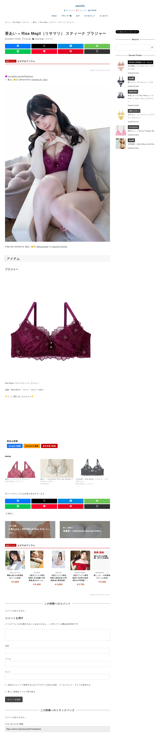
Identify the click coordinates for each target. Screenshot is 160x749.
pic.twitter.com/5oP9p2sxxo (20, 76)
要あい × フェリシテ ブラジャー (17, 479)
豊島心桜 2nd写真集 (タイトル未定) (15, 576)
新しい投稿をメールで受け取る (21, 691)
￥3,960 (15, 581)
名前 (7, 645)
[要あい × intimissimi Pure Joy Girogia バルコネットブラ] (56, 468)
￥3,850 (59, 584)
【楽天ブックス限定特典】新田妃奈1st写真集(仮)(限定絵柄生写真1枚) (58, 578)
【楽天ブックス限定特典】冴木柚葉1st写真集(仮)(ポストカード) (36, 578)
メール (8, 658)
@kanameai (42, 246)
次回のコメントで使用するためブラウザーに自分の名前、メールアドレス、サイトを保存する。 (50, 684)
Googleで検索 (15, 446)
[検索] (152, 47)
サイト (8, 671)
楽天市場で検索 (49, 446)
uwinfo (80, 5)
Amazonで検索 (31, 446)
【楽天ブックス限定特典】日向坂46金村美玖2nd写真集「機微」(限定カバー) (80, 578)
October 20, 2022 (40, 79)
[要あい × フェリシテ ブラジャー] (21, 468)
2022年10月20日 (59, 246)
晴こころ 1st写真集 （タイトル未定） (102, 576)
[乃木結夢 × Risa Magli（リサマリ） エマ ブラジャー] (92, 468)
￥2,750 (80, 584)
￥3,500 (102, 581)
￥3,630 (37, 584)
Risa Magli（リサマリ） (44, 39)
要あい (10, 513)
